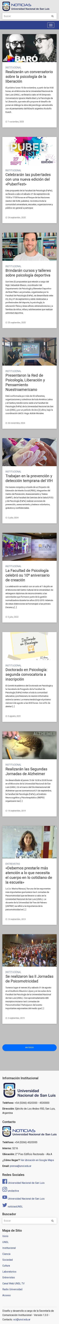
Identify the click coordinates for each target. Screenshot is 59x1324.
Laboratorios (9, 1271)
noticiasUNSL (15, 1206)
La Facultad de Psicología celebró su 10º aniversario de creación (28, 575)
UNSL (5, 1242)
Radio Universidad (12, 1289)
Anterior (29, 1048)
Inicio (5, 1236)
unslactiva (13, 1190)
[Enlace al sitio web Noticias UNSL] (29, 1132)
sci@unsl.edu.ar (21, 1319)
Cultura (6, 1265)
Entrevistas (13, 864)
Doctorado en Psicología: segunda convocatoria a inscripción (26, 674)
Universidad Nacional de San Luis (26, 1182)
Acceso (6, 1295)
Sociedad (7, 1259)
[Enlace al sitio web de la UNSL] (29, 1090)
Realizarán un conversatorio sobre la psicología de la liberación (29, 77)
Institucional (13, 67)
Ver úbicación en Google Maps (37, 1160)
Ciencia (6, 1253)
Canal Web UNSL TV (13, 1283)
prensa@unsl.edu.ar (20, 1166)
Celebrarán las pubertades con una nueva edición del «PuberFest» (28, 179)
